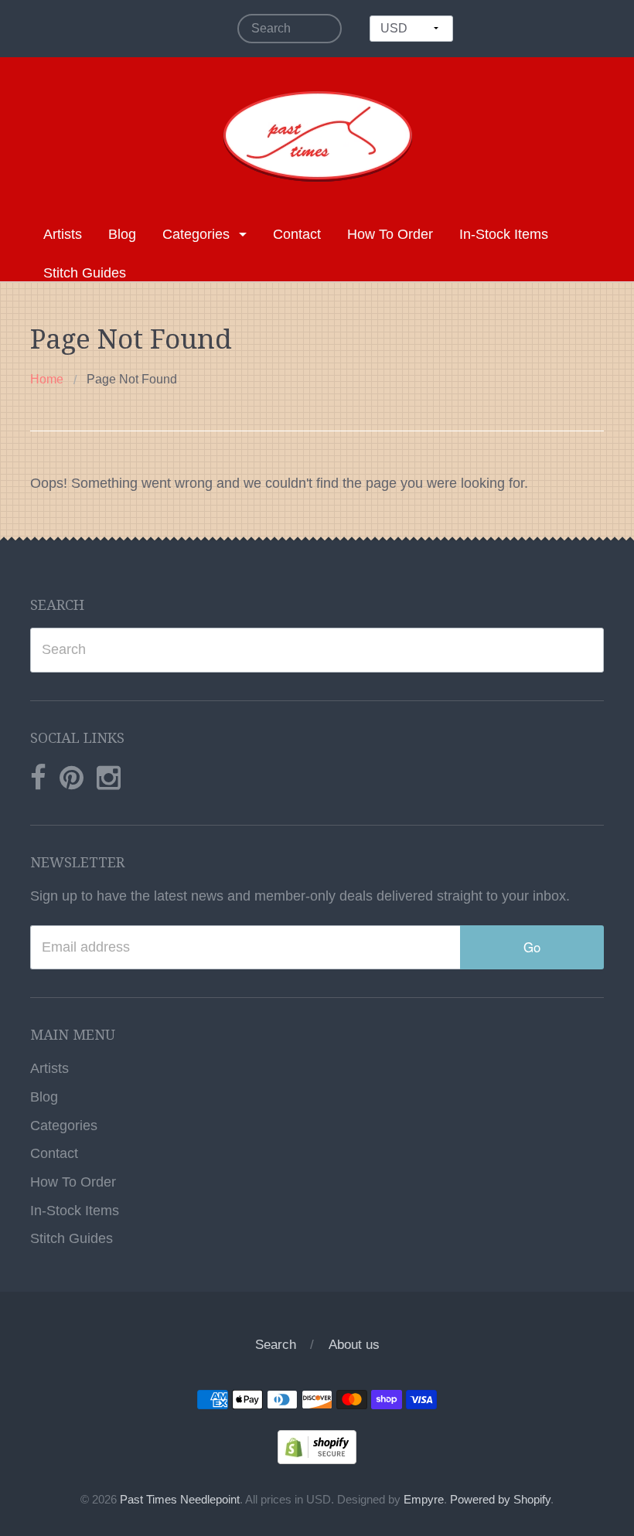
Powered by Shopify (500, 1499)
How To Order (390, 234)
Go (531, 947)
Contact (297, 234)
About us (354, 1344)
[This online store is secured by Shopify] (317, 1446)
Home (46, 379)
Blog (122, 234)
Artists (62, 234)
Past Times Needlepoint (180, 1499)
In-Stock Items (503, 234)
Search (275, 1344)
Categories (196, 234)
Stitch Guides (84, 273)
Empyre (424, 1499)
